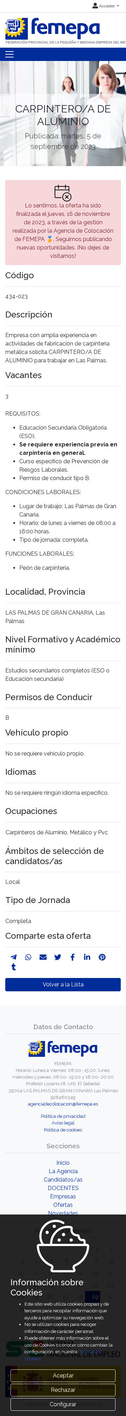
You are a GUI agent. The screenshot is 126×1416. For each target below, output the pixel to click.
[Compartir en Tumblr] (14, 967)
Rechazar (63, 1390)
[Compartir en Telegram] (13, 957)
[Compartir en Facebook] (72, 957)
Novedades (63, 1213)
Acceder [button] (107, 6)
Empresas (63, 1196)
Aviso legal (63, 1123)
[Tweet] (57, 957)
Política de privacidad (63, 1116)
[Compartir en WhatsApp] (28, 957)
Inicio (63, 1163)
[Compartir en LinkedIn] (87, 957)
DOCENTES (63, 1188)
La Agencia (63, 1171)
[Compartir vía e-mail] (43, 957)
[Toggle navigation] (9, 54)
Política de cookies (63, 1130)
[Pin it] (102, 957)
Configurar (63, 1404)
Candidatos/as (63, 1179)
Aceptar (63, 1375)
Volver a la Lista (63, 984)
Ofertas (63, 1205)
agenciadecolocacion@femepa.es (63, 1104)
